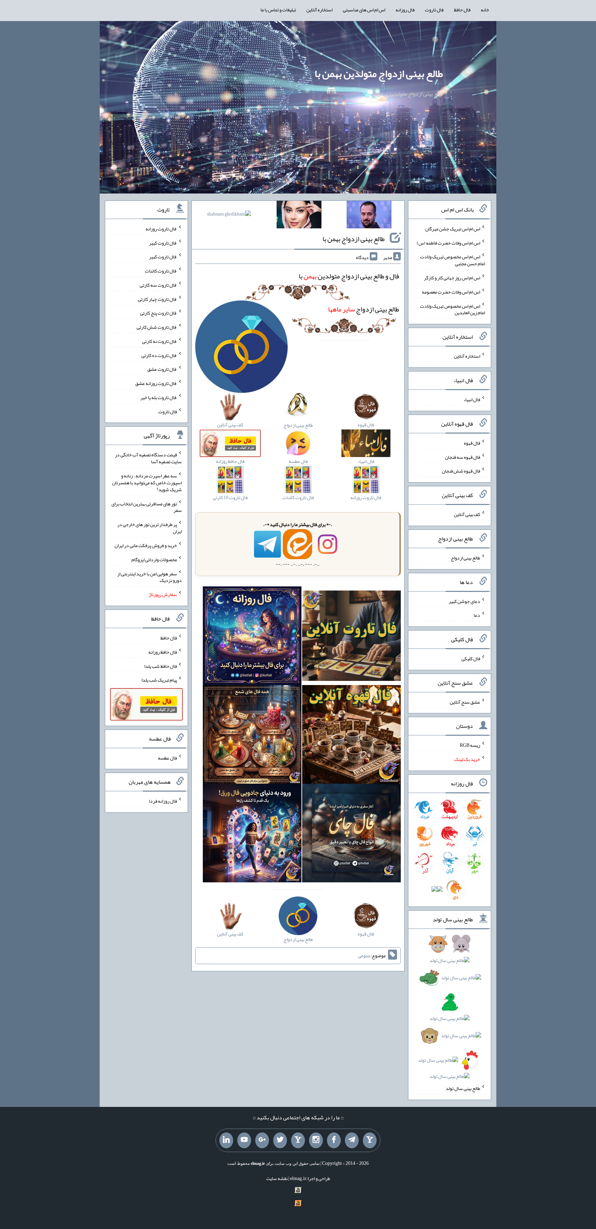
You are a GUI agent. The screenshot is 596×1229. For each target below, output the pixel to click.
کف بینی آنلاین (467, 514)
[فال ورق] (252, 834)
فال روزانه (405, 9)
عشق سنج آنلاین (465, 701)
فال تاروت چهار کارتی (157, 299)
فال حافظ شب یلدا (160, 666)
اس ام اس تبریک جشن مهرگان (452, 229)
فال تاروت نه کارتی (159, 341)
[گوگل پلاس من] (262, 1140)
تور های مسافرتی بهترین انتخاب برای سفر (146, 506)
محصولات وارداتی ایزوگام (154, 559)
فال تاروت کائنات (161, 271)
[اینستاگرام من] (316, 1140)
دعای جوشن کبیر (464, 601)
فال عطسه (167, 757)
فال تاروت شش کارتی (157, 327)
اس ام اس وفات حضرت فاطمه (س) (448, 242)
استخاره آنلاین (319, 9)
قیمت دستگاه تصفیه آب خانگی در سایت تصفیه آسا (148, 458)
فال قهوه (472, 443)
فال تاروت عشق (162, 369)
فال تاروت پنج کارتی (158, 313)
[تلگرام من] (352, 1140)
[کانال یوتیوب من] (244, 1140)
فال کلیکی (470, 658)
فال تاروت (434, 9)
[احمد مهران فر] (369, 216)
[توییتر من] (280, 1140)
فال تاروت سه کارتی (158, 285)
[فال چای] (351, 834)
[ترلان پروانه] (299, 216)
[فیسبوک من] (334, 1140)
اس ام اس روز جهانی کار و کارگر (452, 278)
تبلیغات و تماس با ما (278, 9)
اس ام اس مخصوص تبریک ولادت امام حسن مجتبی (452, 260)
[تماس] (298, 1140)
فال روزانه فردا (163, 801)
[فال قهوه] (351, 736)
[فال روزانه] (252, 637)
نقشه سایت (277, 1178)
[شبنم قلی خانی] (229, 215)
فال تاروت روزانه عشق (156, 383)
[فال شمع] (252, 736)
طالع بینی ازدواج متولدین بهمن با (379, 73)
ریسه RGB (470, 745)
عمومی (364, 955)
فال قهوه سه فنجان (462, 457)
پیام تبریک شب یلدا (159, 680)
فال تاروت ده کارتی (159, 355)
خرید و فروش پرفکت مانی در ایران (146, 545)
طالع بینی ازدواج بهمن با (353, 239)
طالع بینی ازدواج (363, 309)
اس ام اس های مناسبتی (364, 9)
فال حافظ (462, 9)
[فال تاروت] (351, 637)
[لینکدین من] (226, 1140)
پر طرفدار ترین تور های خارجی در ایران (149, 527)
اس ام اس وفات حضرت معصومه (451, 292)
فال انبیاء (472, 399)
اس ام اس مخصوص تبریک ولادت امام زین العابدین (452, 309)
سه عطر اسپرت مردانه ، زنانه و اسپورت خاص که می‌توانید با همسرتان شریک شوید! (147, 482)
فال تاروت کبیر (163, 242)
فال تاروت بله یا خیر (158, 397)
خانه (485, 9)
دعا (477, 615)
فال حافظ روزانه (162, 652)
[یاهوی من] (370, 1140)
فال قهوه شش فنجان (461, 471)
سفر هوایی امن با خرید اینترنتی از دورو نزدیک (149, 576)
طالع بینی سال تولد (463, 1088)
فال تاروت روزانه (161, 229)
